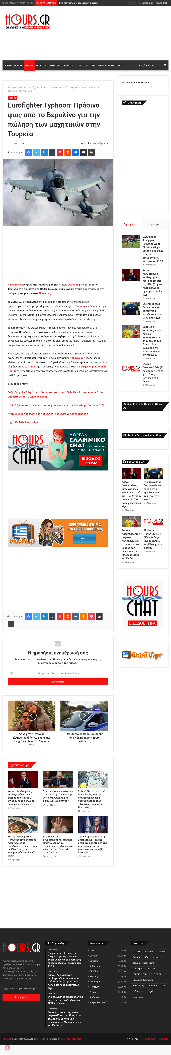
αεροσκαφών (76, 284)
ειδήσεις (153, 986)
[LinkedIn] (44, 152)
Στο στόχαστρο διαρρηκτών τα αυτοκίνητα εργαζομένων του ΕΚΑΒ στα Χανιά (98, 3)
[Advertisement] (115, 32)
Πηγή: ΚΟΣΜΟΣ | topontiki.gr (23, 422)
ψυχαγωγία (138, 997)
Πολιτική (41, 65)
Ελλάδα (18, 65)
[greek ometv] (58, 545)
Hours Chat (161, 3)
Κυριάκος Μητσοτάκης (143, 963)
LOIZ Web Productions (71, 1039)
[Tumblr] (52, 152)
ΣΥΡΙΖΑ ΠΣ (156, 974)
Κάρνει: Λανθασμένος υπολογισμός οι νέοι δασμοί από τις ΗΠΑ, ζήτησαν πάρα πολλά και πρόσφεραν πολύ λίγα (21, 797)
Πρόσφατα (155, 224)
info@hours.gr (146, 3)
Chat (92, 950)
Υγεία (92, 65)
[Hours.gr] (28, 21)
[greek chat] (58, 469)
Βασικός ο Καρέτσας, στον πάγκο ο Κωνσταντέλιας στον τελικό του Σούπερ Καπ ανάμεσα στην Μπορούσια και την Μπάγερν (152, 341)
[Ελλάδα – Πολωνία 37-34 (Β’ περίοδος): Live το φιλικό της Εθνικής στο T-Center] (131, 368)
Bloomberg (44, 293)
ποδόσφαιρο (138, 991)
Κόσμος (29, 65)
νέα (163, 986)
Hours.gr (7, 1039)
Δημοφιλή (129, 224)
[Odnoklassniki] (83, 616)
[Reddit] (67, 152)
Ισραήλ (156, 957)
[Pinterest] (60, 152)
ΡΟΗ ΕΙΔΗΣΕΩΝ (140, 974)
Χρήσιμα (94, 997)
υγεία (151, 991)
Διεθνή (162, 951)
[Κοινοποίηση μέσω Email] (83, 152)
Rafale (32, 366)
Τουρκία (80, 306)
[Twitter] (36, 152)
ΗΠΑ (146, 957)
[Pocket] (91, 616)
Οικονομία (55, 65)
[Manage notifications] (7, 1047)
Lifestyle (82, 65)
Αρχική (8, 65)
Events (102, 65)
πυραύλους (78, 357)
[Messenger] (75, 152)
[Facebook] (28, 152)
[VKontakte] (75, 616)
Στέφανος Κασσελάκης (144, 980)
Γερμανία (16, 284)
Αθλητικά (68, 65)
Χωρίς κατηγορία (99, 1002)
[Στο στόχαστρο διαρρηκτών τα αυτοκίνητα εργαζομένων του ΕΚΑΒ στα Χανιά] (131, 308)
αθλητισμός (138, 986)
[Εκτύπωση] (91, 152)
